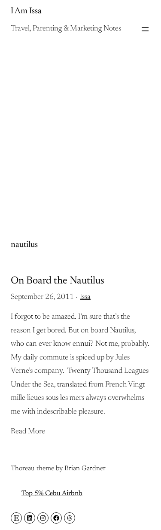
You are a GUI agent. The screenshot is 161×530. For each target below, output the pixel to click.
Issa (85, 297)
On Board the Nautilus (57, 281)
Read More (28, 432)
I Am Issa (26, 11)
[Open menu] (145, 29)
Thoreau (23, 468)
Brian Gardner (85, 468)
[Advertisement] (80, 129)
